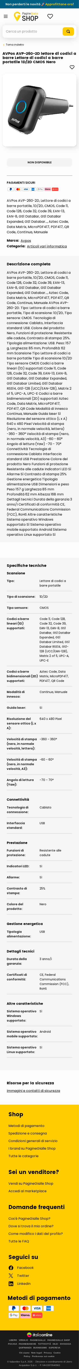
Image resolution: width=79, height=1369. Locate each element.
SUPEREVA (54, 1348)
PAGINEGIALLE (38, 1340)
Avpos (26, 240)
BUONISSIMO (40, 1348)
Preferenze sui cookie (43, 1356)
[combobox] (39, 31)
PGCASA (12, 1344)
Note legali (36, 1353)
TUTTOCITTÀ (44, 1344)
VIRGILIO (23, 1340)
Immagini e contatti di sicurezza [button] (33, 1091)
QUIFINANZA (25, 1348)
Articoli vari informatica (47, 246)
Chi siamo (24, 1353)
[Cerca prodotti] (68, 31)
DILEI (55, 1344)
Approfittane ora (59, 4)
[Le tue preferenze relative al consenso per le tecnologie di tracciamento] (72, 1362)
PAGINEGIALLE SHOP (58, 1340)
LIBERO (13, 1340)
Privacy (48, 1353)
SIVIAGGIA (65, 1344)
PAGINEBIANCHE (27, 1344)
